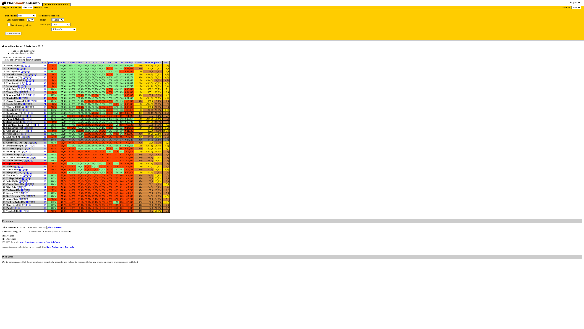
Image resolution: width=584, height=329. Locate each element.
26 (45, 181)
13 (45, 71)
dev (166, 62)
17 (45, 65)
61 (45, 128)
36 (45, 152)
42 (45, 175)
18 (45, 68)
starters (71, 62)
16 (45, 184)
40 (45, 98)
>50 (109, 62)
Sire (23, 62)
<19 (88, 62)
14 (45, 89)
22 (45, 158)
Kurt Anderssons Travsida (60, 247)
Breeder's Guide (41, 7)
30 (45, 77)
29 (45, 166)
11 (45, 74)
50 (45, 86)
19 (45, 110)
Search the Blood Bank (56, 4)
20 (45, 80)
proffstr (157, 62)
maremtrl (148, 62)
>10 (102, 62)
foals (44, 62)
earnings (129, 62)
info (29, 57)
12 (45, 193)
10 (45, 107)
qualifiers (62, 62)
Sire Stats (27, 7)
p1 (122, 62)
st (116, 62)
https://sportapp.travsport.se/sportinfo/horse (40, 242)
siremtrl (139, 62)
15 (45, 146)
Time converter (55, 227)
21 (45, 104)
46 (45, 160)
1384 (44, 140)
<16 (95, 62)
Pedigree (5, 7)
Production (16, 7)
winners (80, 62)
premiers (52, 62)
